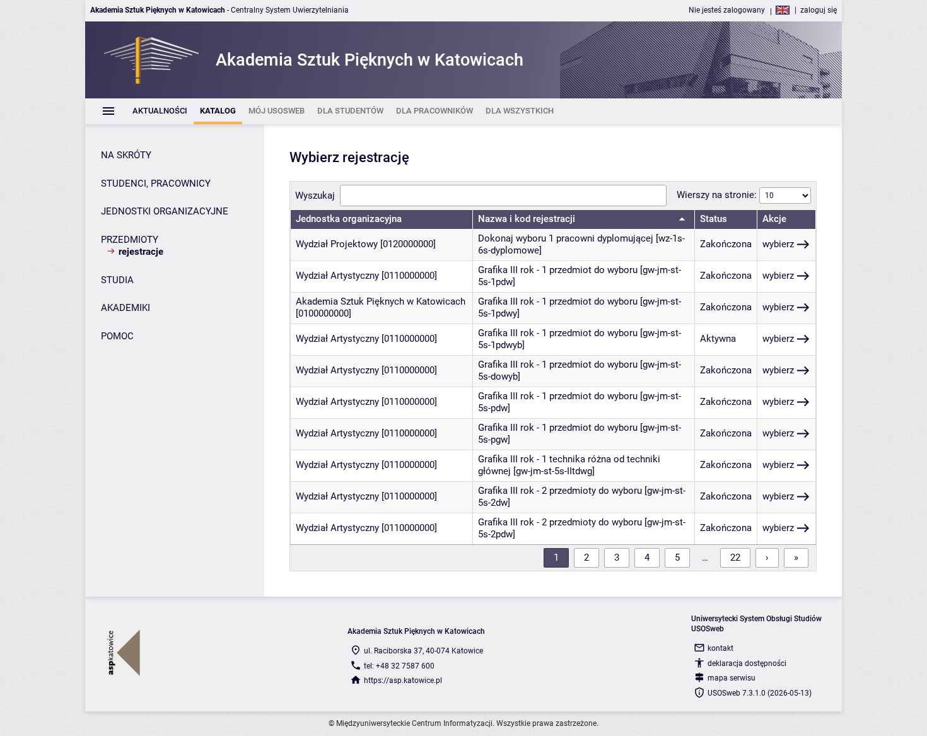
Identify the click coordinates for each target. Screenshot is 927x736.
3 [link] (616, 557)
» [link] (796, 557)
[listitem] (160, 111)
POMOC (117, 336)
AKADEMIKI (125, 307)
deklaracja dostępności (747, 663)
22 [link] (735, 557)
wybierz (778, 244)
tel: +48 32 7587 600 (399, 666)
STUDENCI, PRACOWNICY (156, 183)
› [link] (767, 557)
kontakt (720, 648)
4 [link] (647, 557)
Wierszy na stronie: (718, 195)
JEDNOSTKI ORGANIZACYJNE (164, 211)
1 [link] (556, 557)
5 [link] (677, 557)
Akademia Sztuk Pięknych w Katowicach (380, 301)
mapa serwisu (731, 678)
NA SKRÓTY (126, 155)
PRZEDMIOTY (129, 239)
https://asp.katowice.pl (403, 680)
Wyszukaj (315, 195)
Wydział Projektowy (337, 244)
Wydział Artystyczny (337, 275)
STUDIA (117, 280)
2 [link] (586, 557)
